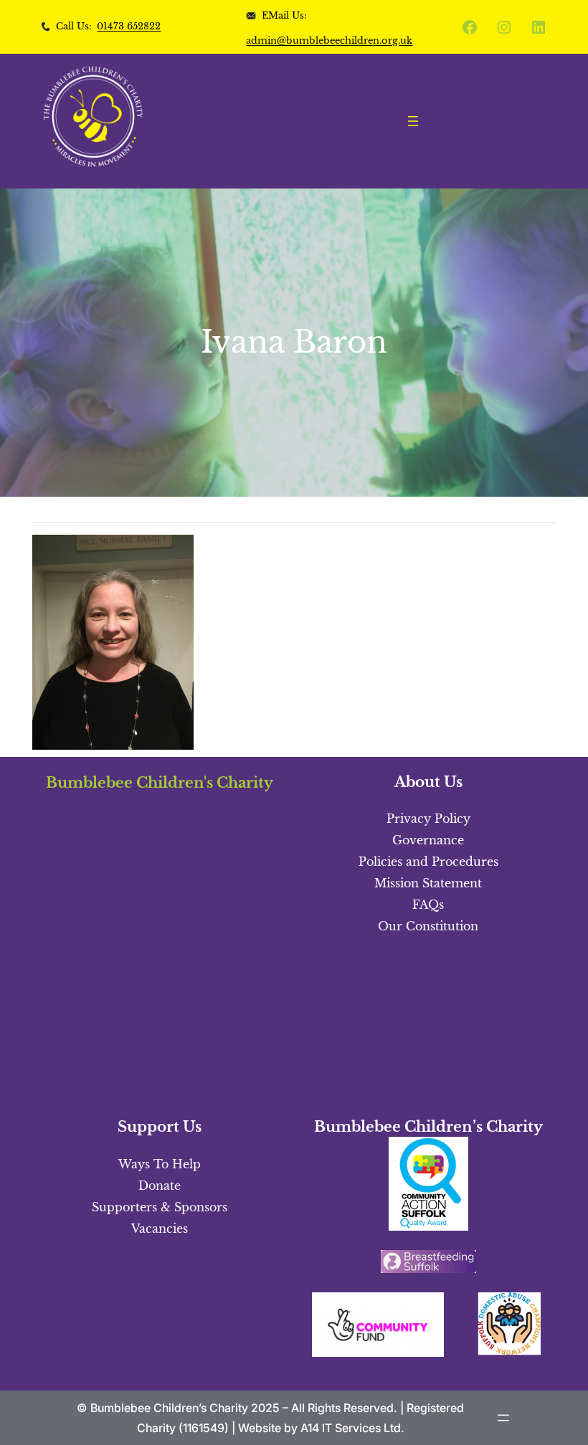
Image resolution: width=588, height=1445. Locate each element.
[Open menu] (413, 121)
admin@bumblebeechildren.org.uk (329, 40)
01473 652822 (129, 26)
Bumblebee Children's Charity (159, 782)
